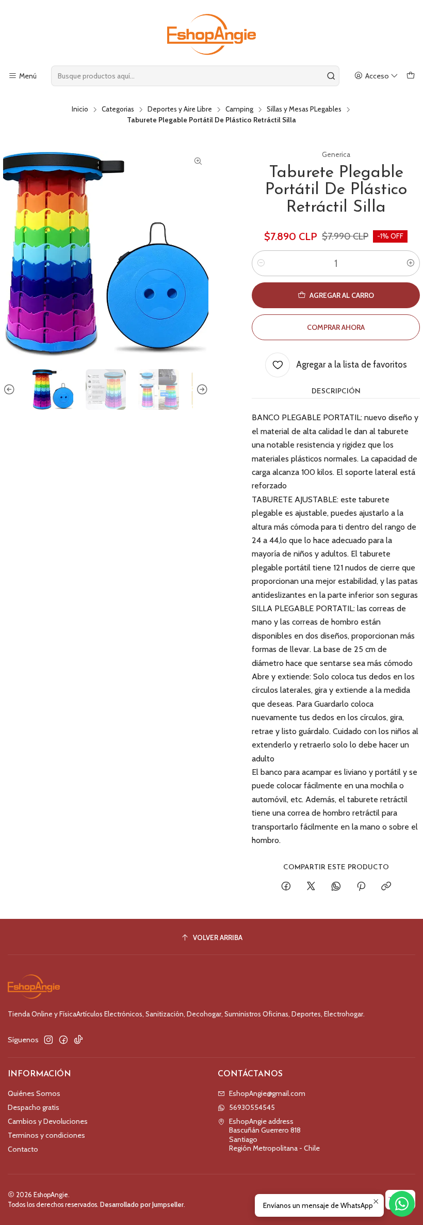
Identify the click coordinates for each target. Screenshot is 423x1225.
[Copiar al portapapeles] (386, 887)
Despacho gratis (33, 1107)
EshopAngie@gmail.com (267, 1093)
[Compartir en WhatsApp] (336, 887)
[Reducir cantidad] (261, 263)
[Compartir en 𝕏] (311, 887)
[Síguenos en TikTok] (78, 1040)
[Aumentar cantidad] (410, 263)
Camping (239, 109)
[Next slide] (200, 389)
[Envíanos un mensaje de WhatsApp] (402, 1204)
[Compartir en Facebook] (286, 887)
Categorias (118, 109)
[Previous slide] (11, 389)
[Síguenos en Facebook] (63, 1040)
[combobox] (195, 76)
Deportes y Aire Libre (180, 109)
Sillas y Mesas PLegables (304, 109)
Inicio (80, 109)
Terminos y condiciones (46, 1135)
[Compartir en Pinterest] (361, 887)
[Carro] (410, 76)
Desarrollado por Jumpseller (142, 1204)
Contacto (23, 1149)
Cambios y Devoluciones (48, 1121)
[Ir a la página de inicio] (211, 34)
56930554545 (252, 1107)
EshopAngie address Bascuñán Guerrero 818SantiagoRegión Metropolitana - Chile (274, 1135)
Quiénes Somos (34, 1093)
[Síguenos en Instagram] (48, 1040)
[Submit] (330, 76)
